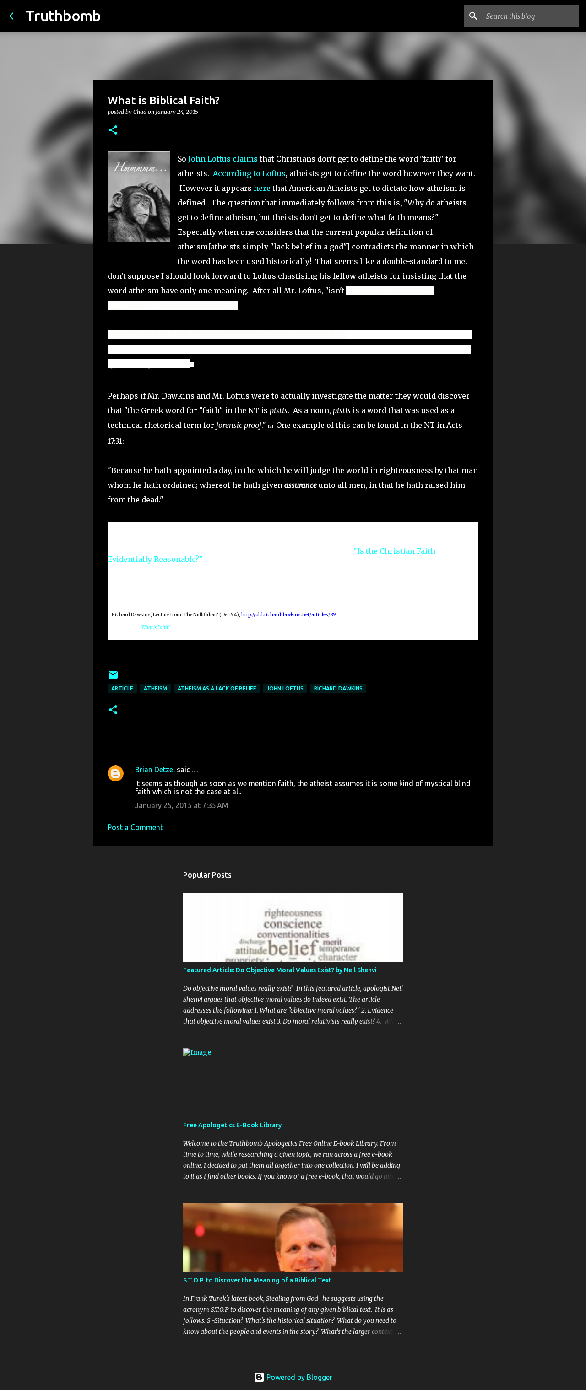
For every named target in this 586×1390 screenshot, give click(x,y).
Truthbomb (63, 15)
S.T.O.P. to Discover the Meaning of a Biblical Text (257, 1280)
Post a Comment (135, 827)
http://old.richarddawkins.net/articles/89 (288, 615)
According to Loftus (249, 173)
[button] (113, 130)
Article (122, 688)
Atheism (155, 688)
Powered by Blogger (298, 1377)
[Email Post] (113, 678)
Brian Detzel (155, 769)
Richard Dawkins (338, 688)
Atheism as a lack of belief (217, 688)
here (262, 188)
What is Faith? (155, 627)
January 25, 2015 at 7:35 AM (181, 805)
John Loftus (285, 688)
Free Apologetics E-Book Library (232, 1125)
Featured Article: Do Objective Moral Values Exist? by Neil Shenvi (280, 970)
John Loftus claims (223, 158)
